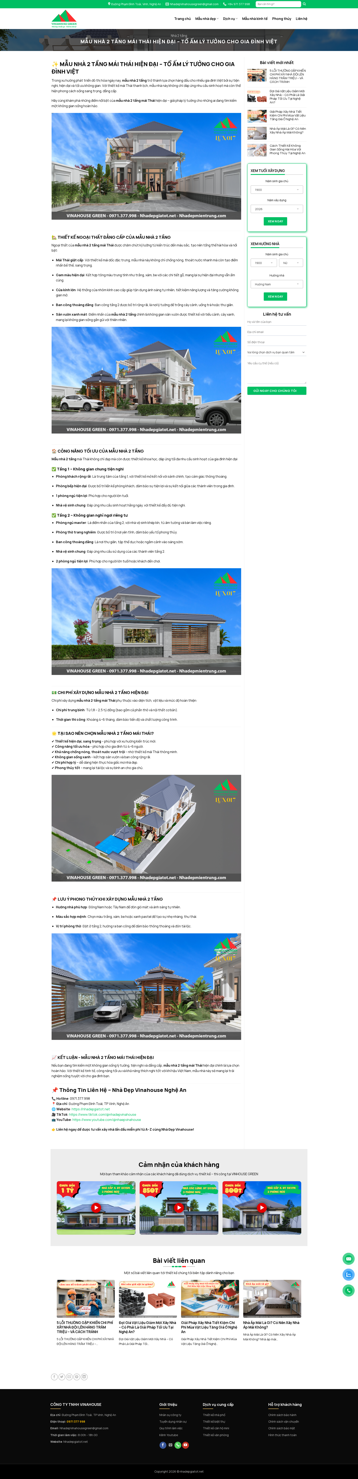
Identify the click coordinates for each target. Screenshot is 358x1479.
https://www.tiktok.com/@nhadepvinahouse (102, 1114)
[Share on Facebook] (54, 1377)
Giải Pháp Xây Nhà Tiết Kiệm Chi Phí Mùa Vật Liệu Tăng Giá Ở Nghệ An (288, 115)
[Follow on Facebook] (163, 1445)
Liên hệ (301, 18)
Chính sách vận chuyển (283, 1421)
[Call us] (177, 1445)
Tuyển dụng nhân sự (172, 1421)
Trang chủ (182, 18)
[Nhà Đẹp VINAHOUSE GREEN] (72, 18)
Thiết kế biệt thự (214, 1421)
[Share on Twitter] (61, 1377)
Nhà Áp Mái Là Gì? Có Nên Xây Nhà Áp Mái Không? (288, 130)
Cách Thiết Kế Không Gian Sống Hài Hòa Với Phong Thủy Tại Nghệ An (287, 149)
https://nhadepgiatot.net (91, 1109)
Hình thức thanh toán (282, 1435)
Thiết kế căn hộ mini (216, 1428)
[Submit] (304, 4)
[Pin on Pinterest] (76, 1377)
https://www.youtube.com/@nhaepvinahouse (107, 1119)
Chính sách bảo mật (281, 1428)
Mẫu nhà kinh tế (255, 18)
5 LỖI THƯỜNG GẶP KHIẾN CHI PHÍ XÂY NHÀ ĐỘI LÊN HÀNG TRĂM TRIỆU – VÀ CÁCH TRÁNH (288, 76)
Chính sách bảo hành (282, 1415)
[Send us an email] (170, 1445)
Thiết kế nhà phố (214, 1415)
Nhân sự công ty (170, 1415)
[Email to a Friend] (69, 1377)
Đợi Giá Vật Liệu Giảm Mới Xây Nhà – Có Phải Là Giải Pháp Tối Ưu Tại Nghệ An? (287, 96)
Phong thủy (281, 18)
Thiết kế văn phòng (216, 1435)
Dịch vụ (229, 18)
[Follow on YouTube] (185, 1445)
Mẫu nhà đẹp (205, 18)
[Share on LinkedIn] (84, 1377)
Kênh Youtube (168, 1435)
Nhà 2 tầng (179, 35)
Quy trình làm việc (171, 1428)
